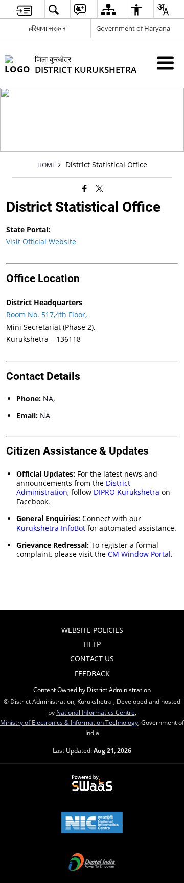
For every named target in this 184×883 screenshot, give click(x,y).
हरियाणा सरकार (47, 28)
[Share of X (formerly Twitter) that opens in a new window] (99, 188)
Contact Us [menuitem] (92, 658)
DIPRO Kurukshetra (126, 492)
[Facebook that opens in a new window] (84, 188)
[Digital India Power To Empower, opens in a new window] (92, 863)
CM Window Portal (139, 554)
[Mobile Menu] (165, 63)
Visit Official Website (41, 241)
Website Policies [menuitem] (92, 630)
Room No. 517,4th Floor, (46, 314)
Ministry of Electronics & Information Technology (69, 722)
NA (48, 398)
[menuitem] (24, 9)
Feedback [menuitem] (92, 673)
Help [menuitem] (92, 644)
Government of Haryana (133, 28)
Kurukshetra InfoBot (50, 528)
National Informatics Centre (95, 712)
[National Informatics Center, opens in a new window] (92, 823)
